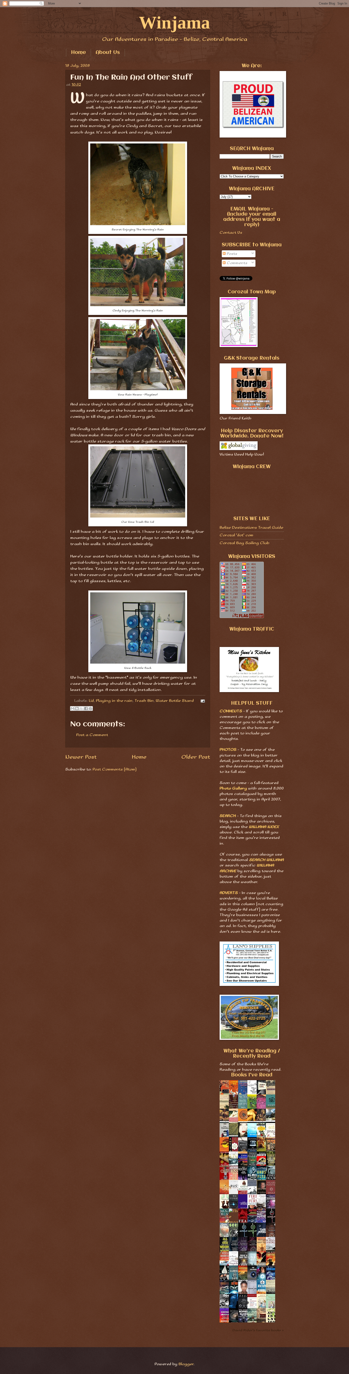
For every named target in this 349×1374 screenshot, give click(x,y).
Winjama (174, 22)
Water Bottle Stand (175, 701)
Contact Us (231, 232)
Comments (236, 263)
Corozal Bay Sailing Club (244, 543)
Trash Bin (144, 701)
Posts (231, 254)
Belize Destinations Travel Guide (251, 527)
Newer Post (81, 757)
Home (78, 52)
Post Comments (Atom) (115, 769)
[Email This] (72, 708)
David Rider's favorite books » (258, 1330)
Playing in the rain (114, 701)
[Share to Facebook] (86, 708)
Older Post (195, 757)
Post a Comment (92, 735)
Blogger (186, 1364)
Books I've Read (251, 1075)
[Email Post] (202, 701)
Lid (91, 701)
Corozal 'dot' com (236, 535)
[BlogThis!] (77, 708)
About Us (108, 52)
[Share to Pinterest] (90, 708)
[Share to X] (81, 708)
